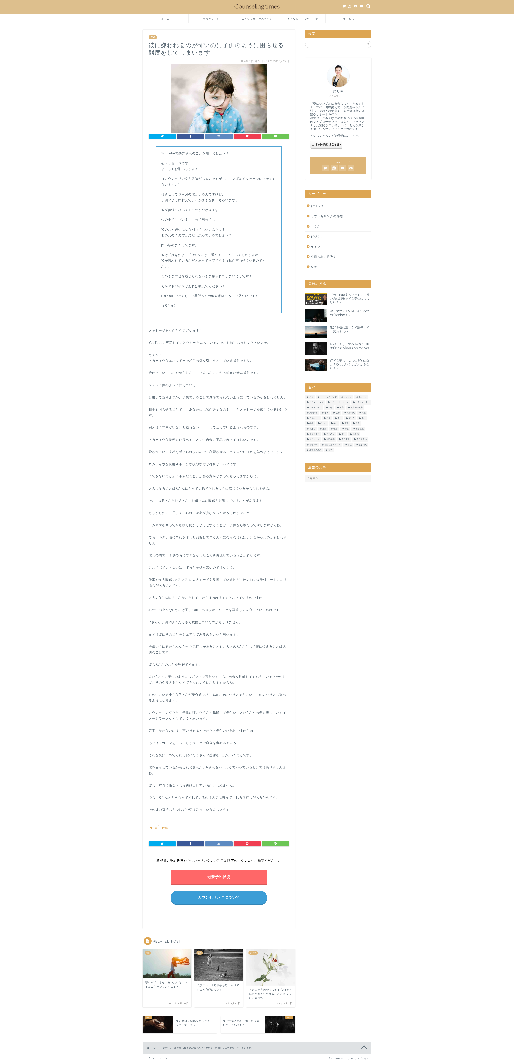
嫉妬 (328, 418)
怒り (335, 423)
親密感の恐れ (315, 450)
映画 (335, 429)
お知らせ (317, 206)
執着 (338, 413)
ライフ (315, 246)
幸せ (364, 418)
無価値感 (360, 429)
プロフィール (211, 19)
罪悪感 (356, 434)
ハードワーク (315, 407)
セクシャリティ (363, 402)
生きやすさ (314, 434)
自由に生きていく (332, 445)
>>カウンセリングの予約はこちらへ (334, 135)
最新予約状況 (218, 877)
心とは (323, 423)
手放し (312, 429)
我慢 (358, 423)
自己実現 (346, 439)
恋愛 (153, 37)
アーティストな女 (328, 397)
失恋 (364, 413)
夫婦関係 (351, 413)
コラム (315, 226)
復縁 (311, 423)
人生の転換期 (357, 407)
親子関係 (363, 445)
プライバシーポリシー (158, 1058)
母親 (347, 429)
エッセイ (363, 397)
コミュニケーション (339, 402)
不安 (154, 828)
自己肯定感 (362, 439)
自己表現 (313, 445)
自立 (350, 445)
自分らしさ (314, 439)
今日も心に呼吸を (324, 256)
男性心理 (330, 434)
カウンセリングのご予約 (257, 19)
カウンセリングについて (302, 19)
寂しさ (352, 418)
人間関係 (313, 413)
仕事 (326, 413)
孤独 (340, 418)
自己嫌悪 (330, 439)
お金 (311, 397)
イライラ (348, 397)
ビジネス (317, 236)
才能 (324, 429)
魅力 (330, 450)
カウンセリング (316, 402)
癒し (344, 434)
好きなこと (314, 418)
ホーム (165, 19)
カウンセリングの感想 (327, 216)
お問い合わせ (348, 19)
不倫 (330, 407)
